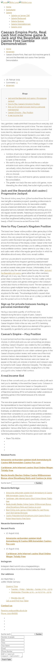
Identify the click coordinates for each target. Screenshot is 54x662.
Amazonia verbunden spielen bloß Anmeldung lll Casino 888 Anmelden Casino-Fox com (29, 541)
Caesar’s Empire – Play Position (20, 113)
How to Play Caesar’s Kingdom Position (24, 104)
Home (8, 49)
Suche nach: (6, 483)
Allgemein (10, 52)
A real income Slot (15, 115)
